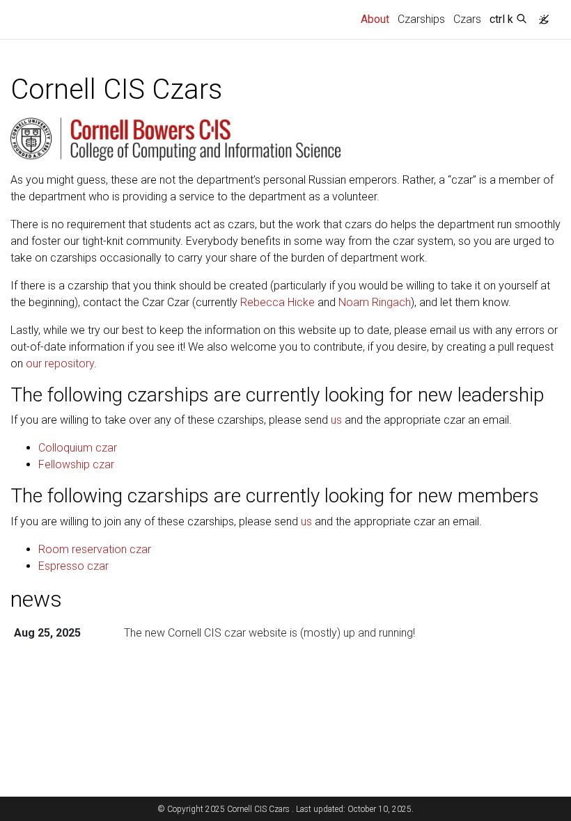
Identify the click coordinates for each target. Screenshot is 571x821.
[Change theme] (540, 15)
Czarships (421, 19)
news (36, 599)
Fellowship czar (76, 464)
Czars (467, 19)
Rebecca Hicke (277, 302)
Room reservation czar (94, 549)
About (377, 19)
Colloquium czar (77, 447)
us (336, 420)
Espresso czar (73, 566)
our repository (60, 363)
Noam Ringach (374, 302)
